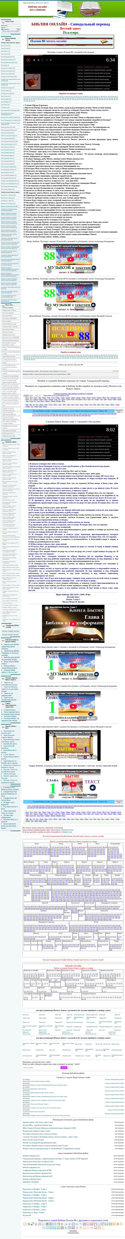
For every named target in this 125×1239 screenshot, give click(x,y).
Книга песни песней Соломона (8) (10, 117)
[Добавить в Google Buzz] (62, 1223)
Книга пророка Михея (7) (8, 161)
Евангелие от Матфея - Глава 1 (35, 1189)
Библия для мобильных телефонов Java (38, 1162)
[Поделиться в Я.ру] (80, 1227)
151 (34, 101)
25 (60, 96)
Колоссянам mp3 (27, 1056)
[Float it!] (39, 1223)
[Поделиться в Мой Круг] (99, 1223)
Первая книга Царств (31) (8, 68)
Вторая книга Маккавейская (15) (10, 183)
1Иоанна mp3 (115, 1044)
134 (87, 99)
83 (69, 98)
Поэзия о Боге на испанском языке (9, 781)
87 (76, 98)
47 (99, 96)
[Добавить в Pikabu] (117, 1223)
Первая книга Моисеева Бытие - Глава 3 (38, 1201)
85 (72, 98)
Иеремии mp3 (78, 1026)
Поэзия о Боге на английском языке (9, 770)
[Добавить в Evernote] (47, 1223)
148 (27, 101)
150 (32, 101)
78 (60, 98)
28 (66, 96)
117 (46, 99)
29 (67, 96)
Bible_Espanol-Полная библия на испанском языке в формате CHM (49, 1128)
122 (58, 99)
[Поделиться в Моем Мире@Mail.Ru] (84, 1223)
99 (97, 98)
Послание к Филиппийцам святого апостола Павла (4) (10, 260)
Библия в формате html (32, 1179)
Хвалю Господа (10, 774)
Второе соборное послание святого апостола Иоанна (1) (9, 226)
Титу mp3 (87, 1056)
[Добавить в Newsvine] (110, 1223)
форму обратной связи (64, 830)
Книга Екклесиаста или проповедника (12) (7, 114)
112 (34, 99)
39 (85, 96)
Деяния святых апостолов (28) (9, 206)
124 (63, 99)
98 (95, 98)
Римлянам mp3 (66, 1050)
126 (68, 99)
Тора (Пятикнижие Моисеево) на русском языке (42, 1164)
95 (90, 98)
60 (27, 98)
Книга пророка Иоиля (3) (8, 150)
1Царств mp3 (26, 1018)
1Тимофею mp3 (66, 1056)
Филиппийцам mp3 (116, 1050)
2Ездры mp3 (26, 1022)
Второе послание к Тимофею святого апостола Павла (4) (9, 283)
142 (107, 99)
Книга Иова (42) (5, 104)
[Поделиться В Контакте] (69, 1227)
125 (65, 99)
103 (107, 98)
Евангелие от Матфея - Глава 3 (35, 1207)
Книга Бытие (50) (5, 45)
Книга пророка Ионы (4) (7, 158)
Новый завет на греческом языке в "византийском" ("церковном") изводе (51, 1148)
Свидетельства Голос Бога (9, 799)
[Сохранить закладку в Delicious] (32, 1223)
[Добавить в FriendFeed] (54, 1223)
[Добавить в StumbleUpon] (51, 1227)
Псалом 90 (27, 1215)
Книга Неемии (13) (6, 90)
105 (112, 98)
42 (90, 96)
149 (29, 101)
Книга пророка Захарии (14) (8, 175)
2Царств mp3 (42, 1018)
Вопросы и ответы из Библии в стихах (10, 766)
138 (97, 99)
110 (29, 99)
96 (92, 98)
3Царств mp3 (58, 1018)
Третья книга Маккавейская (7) (9, 186)
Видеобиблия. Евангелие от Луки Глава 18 (34, 1089)
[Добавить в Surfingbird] (54, 1227)
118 (48, 99)
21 (53, 96)
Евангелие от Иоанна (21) (8, 203)
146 (117, 99)
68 (42, 98)
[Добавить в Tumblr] (62, 1227)
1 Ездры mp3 (102, 1018)
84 (70, 98)
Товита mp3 (42, 1022)
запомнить (6, 29)
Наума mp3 (26, 1032)
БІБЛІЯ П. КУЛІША (31, 1182)
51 (106, 96)
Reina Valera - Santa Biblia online (9, 667)
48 (101, 96)
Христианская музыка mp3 (7, 732)
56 (115, 96)
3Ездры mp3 (111, 1034)
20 (51, 96)
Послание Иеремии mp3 (106, 1026)
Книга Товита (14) (6, 96)
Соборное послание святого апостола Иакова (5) (9, 210)
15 (42, 96)
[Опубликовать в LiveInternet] (77, 1223)
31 (71, 96)
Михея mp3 (117, 1030)
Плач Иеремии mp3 (91, 1026)
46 (97, 96)
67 (40, 98)
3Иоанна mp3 (39, 1050)
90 (81, 98)
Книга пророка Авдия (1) (7, 155)
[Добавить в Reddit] (43, 1227)
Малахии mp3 (26, 1034)
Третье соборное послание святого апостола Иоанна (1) (9, 230)
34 (76, 96)
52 (108, 96)
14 (41, 96)
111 (32, 99)
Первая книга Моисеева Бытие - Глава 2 (38, 1198)
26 (62, 96)
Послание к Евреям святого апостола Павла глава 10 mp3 (45, 1146)
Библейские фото (10, 744)
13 (39, 96)
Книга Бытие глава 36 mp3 (33, 1140)
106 (114, 98)
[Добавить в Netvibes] (106, 1223)
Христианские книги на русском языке (8, 826)
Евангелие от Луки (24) (7, 200)
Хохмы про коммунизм (7, 816)
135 (90, 99)
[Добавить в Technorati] (58, 1227)
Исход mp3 (42, 1014)
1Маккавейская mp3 (44, 1034)
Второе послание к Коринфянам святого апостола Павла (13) (10, 247)
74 (52, 98)
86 (74, 98)
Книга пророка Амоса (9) (8, 152)
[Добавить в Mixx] (95, 1223)
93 (86, 98)
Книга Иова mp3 (78, 1022)
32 (73, 96)
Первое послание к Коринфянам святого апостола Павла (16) (10, 243)
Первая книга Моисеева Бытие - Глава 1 (38, 1192)
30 (69, 96)
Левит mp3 (58, 1014)
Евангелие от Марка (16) (8, 198)
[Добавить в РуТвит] (47, 1227)
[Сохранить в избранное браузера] (84, 1227)
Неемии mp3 (117, 1018)
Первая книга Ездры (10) (8, 88)
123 (60, 99)
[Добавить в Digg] (43, 1223)
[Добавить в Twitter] (65, 1227)
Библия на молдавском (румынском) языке (39, 1143)
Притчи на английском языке (9, 684)
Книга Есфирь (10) (6, 102)
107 (117, 98)
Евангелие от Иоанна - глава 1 (34, 1210)
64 (35, 98)
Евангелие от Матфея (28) (8, 195)
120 (53, 99)
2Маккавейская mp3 (67, 1034)
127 (70, 99)
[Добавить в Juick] (69, 1223)
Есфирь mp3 (69, 1022)
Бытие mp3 (26, 1014)
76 (56, 98)
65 (36, 98)
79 (61, 98)
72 (49, 98)
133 (85, 99)
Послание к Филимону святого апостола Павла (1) (9, 292)
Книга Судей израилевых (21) (9, 62)
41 (89, 96)
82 (67, 98)
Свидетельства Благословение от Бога (9, 794)
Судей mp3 (102, 1014)
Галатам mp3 (99, 1050)
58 (24, 98)
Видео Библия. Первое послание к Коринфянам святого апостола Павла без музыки (46, 1115)
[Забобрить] (28, 1223)
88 (78, 98)
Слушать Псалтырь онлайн (115, 1110)
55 (113, 96)
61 (29, 98)
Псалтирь (63, 371)
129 (75, 99)
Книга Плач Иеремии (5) (7, 133)
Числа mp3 (69, 1014)
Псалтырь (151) (5, 107)
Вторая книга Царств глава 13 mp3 (36, 1131)
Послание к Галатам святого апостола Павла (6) (9, 251)
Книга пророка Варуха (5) (8, 138)
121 (55, 99)
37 (82, 96)
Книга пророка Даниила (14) (9, 144)
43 (92, 96)
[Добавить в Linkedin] (73, 1223)
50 (105, 96)
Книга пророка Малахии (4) (8, 178)
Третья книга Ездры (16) (7, 189)
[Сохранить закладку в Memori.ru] (88, 1223)
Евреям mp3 (106, 1056)
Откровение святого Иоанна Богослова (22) (9, 300)
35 (78, 96)
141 (105, 99)
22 (55, 96)
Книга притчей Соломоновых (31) (10, 110)
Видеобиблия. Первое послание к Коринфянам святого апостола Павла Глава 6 (45, 1096)
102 (105, 98)
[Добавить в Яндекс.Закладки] (77, 1227)
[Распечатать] (95, 1227)
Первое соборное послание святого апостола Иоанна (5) (9, 222)
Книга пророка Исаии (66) (8, 127)
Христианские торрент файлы (8, 736)
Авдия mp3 (89, 1030)
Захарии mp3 (112, 1032)
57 (117, 96)
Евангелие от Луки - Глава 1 (34, 1212)
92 (85, 98)
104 (109, 98)
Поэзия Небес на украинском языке (10, 719)
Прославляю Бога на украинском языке (10, 713)
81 (65, 98)
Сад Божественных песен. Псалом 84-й (34, 1111)
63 (33, 98)
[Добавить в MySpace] (102, 1223)
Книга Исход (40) (5, 48)
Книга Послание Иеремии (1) (9, 135)
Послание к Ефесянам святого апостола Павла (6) (9, 256)
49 (103, 96)
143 (110, 99)
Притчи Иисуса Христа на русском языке (9, 689)
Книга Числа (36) (5, 54)
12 (37, 96)
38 (83, 96)
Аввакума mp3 (43, 1032)
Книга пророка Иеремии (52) (9, 130)
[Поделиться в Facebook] (51, 1223)
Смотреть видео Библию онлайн (114, 1079)
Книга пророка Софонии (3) (8, 169)
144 (112, 99)
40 (87, 96)
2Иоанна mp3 (26, 1050)
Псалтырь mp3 (90, 1022)
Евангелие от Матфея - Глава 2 (35, 1195)
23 (57, 96)
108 (24, 99)
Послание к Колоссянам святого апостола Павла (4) (10, 264)
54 (112, 96)
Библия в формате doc (31, 1167)
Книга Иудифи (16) (6, 99)
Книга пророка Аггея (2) (7, 172)
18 (48, 96)
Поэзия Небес (10, 716)
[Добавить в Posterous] (121, 1223)
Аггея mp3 (88, 1032)
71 (47, 98)
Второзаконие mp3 (79, 1014)
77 (58, 98)
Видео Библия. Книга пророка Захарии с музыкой (36, 1081)
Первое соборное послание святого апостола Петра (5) (9, 214)
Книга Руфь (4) (5, 65)
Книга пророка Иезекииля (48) (9, 141)
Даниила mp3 (42, 1030)
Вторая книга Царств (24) (8, 71)
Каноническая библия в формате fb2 (37, 1173)
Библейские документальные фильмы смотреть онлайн (38, 1092)
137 (95, 99)
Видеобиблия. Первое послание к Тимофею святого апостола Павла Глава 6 (44, 1100)
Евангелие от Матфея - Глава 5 (35, 1204)
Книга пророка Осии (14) (8, 147)
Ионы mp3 (102, 1030)
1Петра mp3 (98, 1044)
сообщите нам (66, 832)
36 (80, 96)
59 (26, 98)
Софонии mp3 (66, 1032)
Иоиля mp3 (69, 1030)
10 (34, 96)
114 (39, 99)
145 (114, 99)
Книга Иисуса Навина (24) (8, 59)
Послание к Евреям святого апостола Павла (40, 1134)
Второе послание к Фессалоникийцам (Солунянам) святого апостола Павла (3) (10, 275)
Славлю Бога (9, 710)
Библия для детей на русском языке (10, 658)
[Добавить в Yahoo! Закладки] (73, 1227)
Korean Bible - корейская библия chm (37, 1125)
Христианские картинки (8, 747)
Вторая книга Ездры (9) (7, 93)
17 (46, 96)
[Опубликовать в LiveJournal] (80, 1223)
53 (110, 96)
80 (63, 98)
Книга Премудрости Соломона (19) (10, 120)
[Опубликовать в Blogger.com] (25, 1223)
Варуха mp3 (117, 1026)
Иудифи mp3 (58, 1022)
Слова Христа (9, 754)
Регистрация (15, 31)
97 (94, 98)
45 (96, 96)
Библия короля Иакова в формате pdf (37, 1176)
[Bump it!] (36, 1223)
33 (74, 96)
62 (31, 98)
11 (35, 96)
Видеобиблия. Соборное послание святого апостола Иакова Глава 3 (42, 1108)
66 (38, 98)
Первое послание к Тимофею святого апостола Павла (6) (9, 279)
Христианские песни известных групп (10, 740)
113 (36, 99)
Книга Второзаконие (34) (8, 57)
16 (44, 96)
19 (49, 96)
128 (73, 99)
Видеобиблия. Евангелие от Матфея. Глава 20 (36, 1104)
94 (88, 98)
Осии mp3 (57, 1030)
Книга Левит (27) (5, 51)
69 (44, 98)
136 (92, 99)
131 (80, 99)
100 (100, 98)
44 (94, 96)
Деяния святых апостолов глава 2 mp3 (38, 1122)
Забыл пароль (6, 31)
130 (78, 99)
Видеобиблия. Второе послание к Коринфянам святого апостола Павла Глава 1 (45, 1085)
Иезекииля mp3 (27, 1030)
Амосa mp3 (77, 1030)
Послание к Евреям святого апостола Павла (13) (8, 296)
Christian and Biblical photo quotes (9, 788)
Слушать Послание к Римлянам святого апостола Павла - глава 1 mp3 (50, 1137)
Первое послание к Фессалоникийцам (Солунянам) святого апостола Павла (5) (10, 269)
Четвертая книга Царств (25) (9, 76)
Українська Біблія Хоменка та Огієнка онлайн (10, 653)
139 (100, 99)
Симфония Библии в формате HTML (37, 1170)
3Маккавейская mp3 (90, 1034)
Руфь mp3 (117, 1014)
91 (83, 98)
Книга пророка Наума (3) (8, 164)
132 (82, 99)
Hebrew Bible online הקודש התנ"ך (9, 671)
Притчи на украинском (7, 694)
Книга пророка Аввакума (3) (8, 166)
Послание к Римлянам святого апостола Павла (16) (9, 239)
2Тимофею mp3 (79, 1056)
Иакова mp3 (88, 1044)
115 (41, 99)
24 (58, 96)
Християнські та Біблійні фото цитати (9, 762)
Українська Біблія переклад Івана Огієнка (10, 646)
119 (50, 99)
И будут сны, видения (8, 803)
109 (27, 99)
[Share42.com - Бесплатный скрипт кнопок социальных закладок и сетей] (102, 1227)
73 (51, 98)
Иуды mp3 (52, 1050)
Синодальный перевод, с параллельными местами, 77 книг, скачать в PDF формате (55, 1159)
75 (54, 98)
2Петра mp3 (106, 1044)
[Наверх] (91, 1227)
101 (102, 98)
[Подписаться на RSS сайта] (99, 1227)
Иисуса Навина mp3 (92, 1014)
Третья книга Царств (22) (8, 73)
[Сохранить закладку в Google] (58, 1223)
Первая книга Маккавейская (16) (10, 181)
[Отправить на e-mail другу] (88, 1227)
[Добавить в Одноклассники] (114, 1223)
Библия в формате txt (31, 1156)
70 (45, 98)
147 (24, 101)
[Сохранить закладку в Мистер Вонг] (91, 1223)
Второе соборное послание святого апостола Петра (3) (8, 218)
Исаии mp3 (69, 1026)
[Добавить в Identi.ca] (65, 1223)
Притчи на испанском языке (8, 699)
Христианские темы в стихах (8, 812)
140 (102, 99)
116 (43, 99)
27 (64, 96)
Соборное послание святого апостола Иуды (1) (9, 235)
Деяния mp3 (78, 1044)
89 (79, 98)
